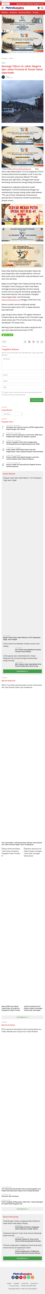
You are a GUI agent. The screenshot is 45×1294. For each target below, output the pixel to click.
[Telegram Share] (37, 341)
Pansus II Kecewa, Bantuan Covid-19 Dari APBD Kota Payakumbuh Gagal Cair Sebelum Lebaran (24, 436)
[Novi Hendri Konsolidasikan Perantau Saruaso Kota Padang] (22, 645)
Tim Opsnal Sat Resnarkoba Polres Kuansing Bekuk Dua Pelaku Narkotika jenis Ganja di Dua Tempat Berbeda (21, 1190)
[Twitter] (17, 1277)
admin (8, 76)
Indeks (9, 1283)
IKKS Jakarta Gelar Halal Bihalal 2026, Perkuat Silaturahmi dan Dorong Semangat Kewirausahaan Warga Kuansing (28, 665)
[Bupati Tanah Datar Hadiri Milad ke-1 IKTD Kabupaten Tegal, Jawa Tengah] (22, 555)
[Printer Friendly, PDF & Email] (7, 335)
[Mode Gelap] (39, 8)
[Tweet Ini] (29, 341)
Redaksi (16, 1283)
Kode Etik (25, 1283)
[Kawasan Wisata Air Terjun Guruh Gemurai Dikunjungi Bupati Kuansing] (22, 1234)
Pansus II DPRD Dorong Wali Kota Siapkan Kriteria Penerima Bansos (23, 465)
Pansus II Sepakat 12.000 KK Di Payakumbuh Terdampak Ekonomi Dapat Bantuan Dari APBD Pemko (23, 443)
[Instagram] (24, 1277)
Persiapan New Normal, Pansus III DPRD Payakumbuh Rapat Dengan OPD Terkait (24, 428)
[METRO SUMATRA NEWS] (14, 8)
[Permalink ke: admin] (3, 77)
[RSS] (32, 1277)
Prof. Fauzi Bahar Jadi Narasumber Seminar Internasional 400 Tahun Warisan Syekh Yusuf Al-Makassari (22, 844)
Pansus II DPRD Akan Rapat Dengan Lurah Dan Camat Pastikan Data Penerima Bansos (22, 458)
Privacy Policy (14, 1286)
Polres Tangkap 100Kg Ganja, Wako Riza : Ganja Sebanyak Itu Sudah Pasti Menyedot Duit (22, 1203)
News (3, 63)
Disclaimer (34, 1283)
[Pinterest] (20, 1277)
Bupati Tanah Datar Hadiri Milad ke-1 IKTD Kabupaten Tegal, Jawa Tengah (21, 638)
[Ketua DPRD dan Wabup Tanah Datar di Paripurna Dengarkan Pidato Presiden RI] (11, 926)
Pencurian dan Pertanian (10, 1196)
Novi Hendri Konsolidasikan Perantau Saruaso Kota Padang (28, 650)
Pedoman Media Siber (28, 1286)
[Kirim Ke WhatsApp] (41, 341)
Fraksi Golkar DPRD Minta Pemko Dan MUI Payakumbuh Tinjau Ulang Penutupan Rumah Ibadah (24, 450)
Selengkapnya (22, 671)
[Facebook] (13, 1277)
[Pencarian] (42, 8)
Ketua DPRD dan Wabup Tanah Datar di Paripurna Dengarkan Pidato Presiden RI (11, 1008)
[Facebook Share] (25, 341)
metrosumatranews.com (21, 169)
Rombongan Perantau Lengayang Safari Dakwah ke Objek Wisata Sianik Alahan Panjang (27, 1228)
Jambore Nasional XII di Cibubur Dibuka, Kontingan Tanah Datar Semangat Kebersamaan (33, 1008)
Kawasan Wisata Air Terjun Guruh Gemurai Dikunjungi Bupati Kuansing (27, 1240)
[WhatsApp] (28, 1277)
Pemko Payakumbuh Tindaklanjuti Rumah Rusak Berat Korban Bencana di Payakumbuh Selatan (28, 1252)
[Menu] (3, 8)
